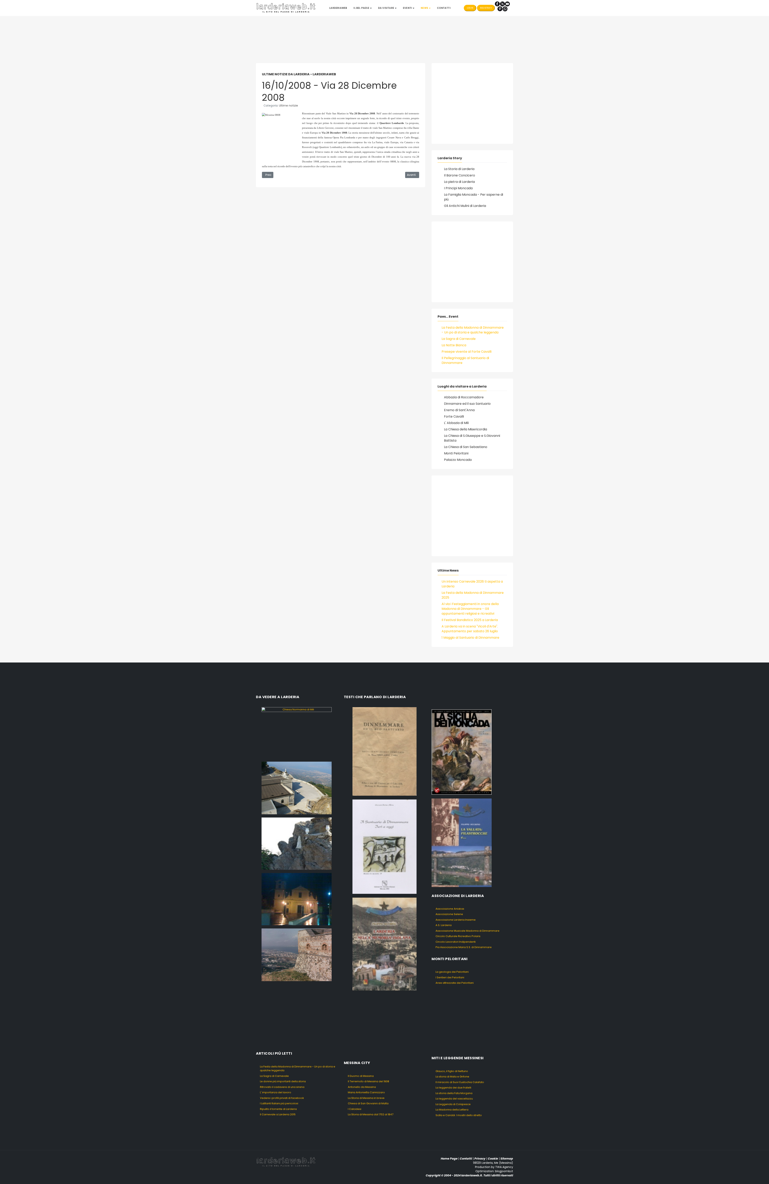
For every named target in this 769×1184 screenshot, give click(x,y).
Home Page (449, 1159)
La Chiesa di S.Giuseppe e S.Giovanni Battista (472, 438)
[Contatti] (504, 8)
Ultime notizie (288, 106)
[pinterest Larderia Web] (499, 8)
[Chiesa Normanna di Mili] (297, 733)
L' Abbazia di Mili (456, 423)
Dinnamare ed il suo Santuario (467, 403)
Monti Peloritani (456, 453)
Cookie (493, 1159)
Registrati (486, 7)
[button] (362, 8)
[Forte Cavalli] (297, 954)
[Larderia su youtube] (507, 3)
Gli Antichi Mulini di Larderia (465, 205)
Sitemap (506, 1159)
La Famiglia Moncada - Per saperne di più (473, 197)
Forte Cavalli (454, 416)
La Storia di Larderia (459, 169)
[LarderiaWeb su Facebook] (497, 3)
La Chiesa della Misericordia (465, 429)
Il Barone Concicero (459, 175)
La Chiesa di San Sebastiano (465, 447)
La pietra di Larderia (459, 181)
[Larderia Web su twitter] (502, 3)
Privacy (479, 1159)
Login (470, 7)
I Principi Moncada (458, 188)
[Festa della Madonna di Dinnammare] (297, 843)
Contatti (466, 1159)
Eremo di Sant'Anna (459, 410)
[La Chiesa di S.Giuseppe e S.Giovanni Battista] (297, 899)
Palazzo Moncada (458, 459)
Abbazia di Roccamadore (464, 397)
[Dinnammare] (297, 788)
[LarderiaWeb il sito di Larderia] (286, 7)
